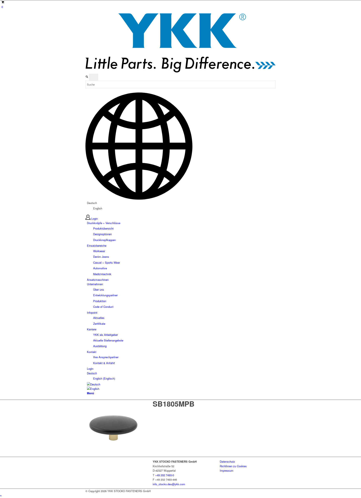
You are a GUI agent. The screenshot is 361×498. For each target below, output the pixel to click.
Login (94, 219)
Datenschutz (227, 461)
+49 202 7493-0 (164, 475)
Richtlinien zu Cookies (233, 466)
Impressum (226, 470)
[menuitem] (181, 231)
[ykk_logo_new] (180, 71)
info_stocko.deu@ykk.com (169, 484)
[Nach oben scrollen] (1, 496)
